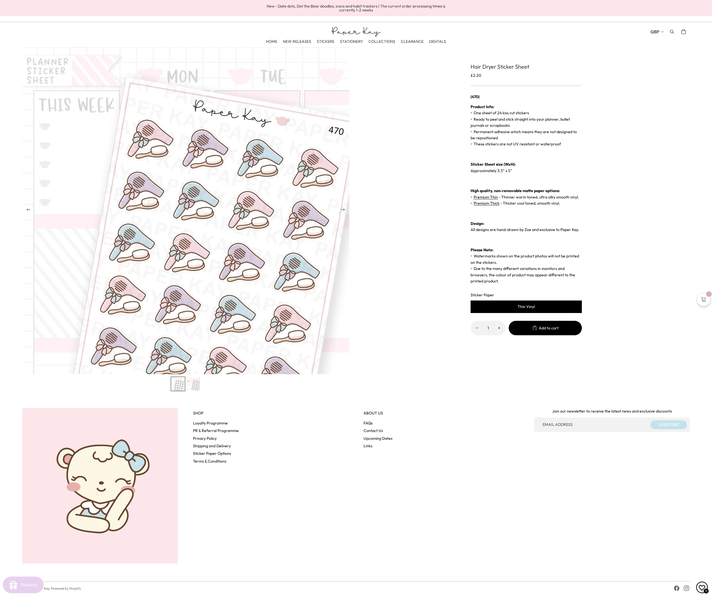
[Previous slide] (26, 211)
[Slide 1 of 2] (178, 384)
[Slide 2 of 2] (193, 384)
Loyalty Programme (210, 423)
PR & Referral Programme (216, 430)
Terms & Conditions (209, 461)
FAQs (368, 423)
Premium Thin (486, 196)
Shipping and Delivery (212, 445)
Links (368, 445)
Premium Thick (487, 202)
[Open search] (672, 32)
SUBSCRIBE (668, 424)
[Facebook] (676, 588)
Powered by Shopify (66, 588)
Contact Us (373, 430)
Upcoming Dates (378, 438)
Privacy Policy (205, 438)
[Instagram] (686, 588)
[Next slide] (344, 211)
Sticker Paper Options (212, 453)
